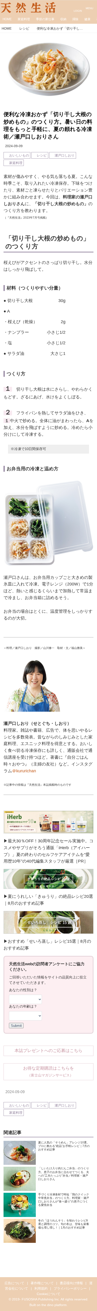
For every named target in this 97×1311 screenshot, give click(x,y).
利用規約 (41, 1288)
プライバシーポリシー (70, 1288)
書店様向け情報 (71, 1283)
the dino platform (54, 1305)
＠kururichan (24, 771)
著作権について (42, 1283)
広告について (14, 1283)
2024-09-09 (14, 146)
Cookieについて (48, 1294)
